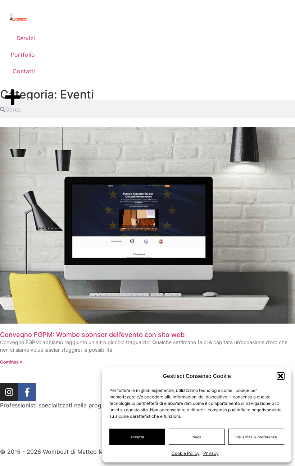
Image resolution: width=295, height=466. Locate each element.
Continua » (11, 362)
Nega (196, 437)
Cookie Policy (186, 453)
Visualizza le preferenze (256, 437)
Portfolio (23, 54)
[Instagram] (9, 392)
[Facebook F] (27, 392)
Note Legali (92, 440)
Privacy (211, 453)
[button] (280, 376)
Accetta (137, 437)
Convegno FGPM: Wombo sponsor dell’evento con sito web (92, 334)
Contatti (24, 71)
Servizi (26, 38)
